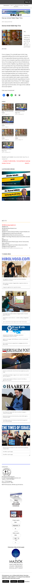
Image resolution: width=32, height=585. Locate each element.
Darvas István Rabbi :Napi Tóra (20, 157)
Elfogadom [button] (13, 581)
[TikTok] (16, 15)
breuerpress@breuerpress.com (13, 478)
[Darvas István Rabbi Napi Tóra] (21, 106)
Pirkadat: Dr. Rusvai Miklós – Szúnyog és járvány (13, 198)
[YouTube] (14, 15)
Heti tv (4, 221)
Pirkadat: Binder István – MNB (9, 183)
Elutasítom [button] (21, 581)
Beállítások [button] (5, 581)
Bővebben (27, 581)
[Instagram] (20, 15)
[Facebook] (11, 15)
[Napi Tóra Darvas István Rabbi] (8, 106)
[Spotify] (18, 15)
